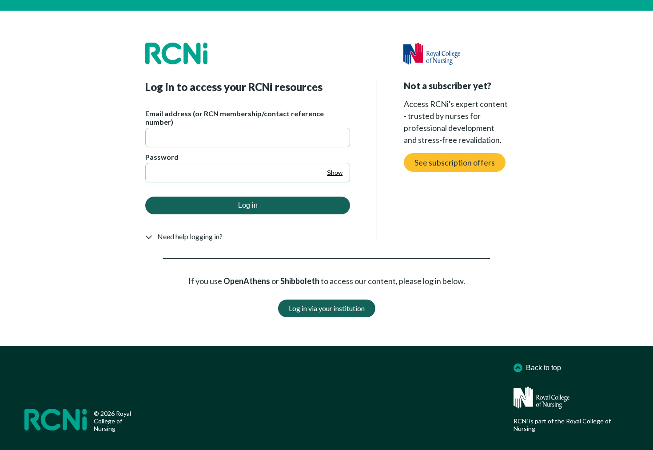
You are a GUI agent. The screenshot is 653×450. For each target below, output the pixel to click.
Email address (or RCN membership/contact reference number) (234, 117)
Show (334, 172)
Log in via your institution (327, 308)
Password (162, 157)
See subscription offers (454, 162)
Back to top (543, 367)
